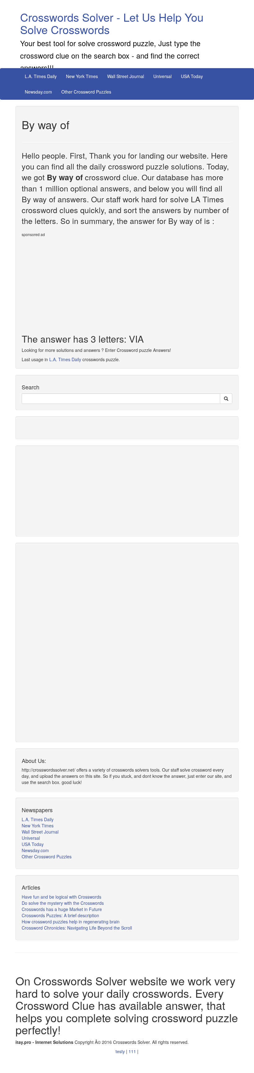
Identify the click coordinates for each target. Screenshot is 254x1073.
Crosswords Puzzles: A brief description (60, 915)
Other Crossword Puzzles (86, 92)
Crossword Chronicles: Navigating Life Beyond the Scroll (77, 928)
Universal (162, 76)
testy (121, 1051)
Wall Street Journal (125, 76)
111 (133, 1051)
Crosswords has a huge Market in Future (62, 909)
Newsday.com (38, 92)
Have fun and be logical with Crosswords (61, 897)
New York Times (82, 76)
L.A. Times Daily (41, 76)
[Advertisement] (74, 282)
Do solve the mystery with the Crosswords (63, 903)
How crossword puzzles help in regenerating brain (71, 921)
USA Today (192, 76)
